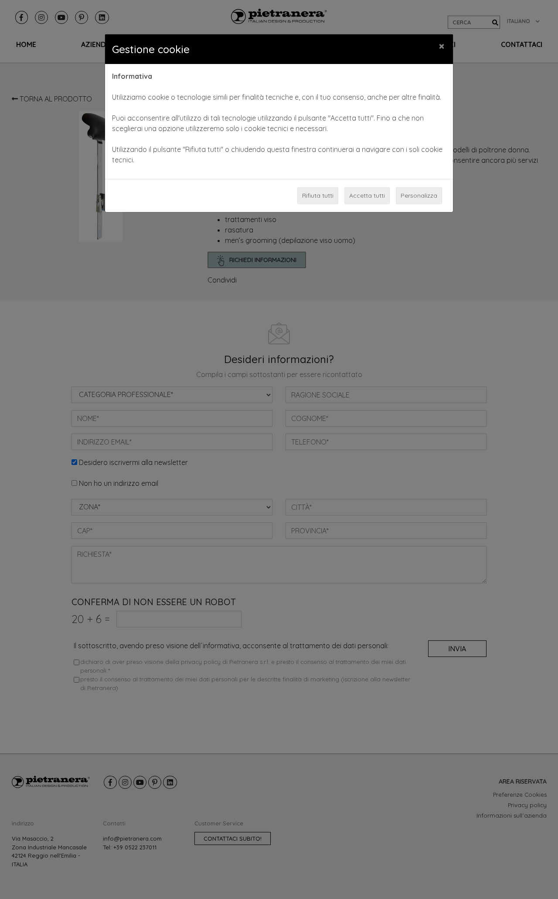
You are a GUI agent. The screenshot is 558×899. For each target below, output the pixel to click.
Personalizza (419, 195)
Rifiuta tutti (317, 195)
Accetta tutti (367, 195)
